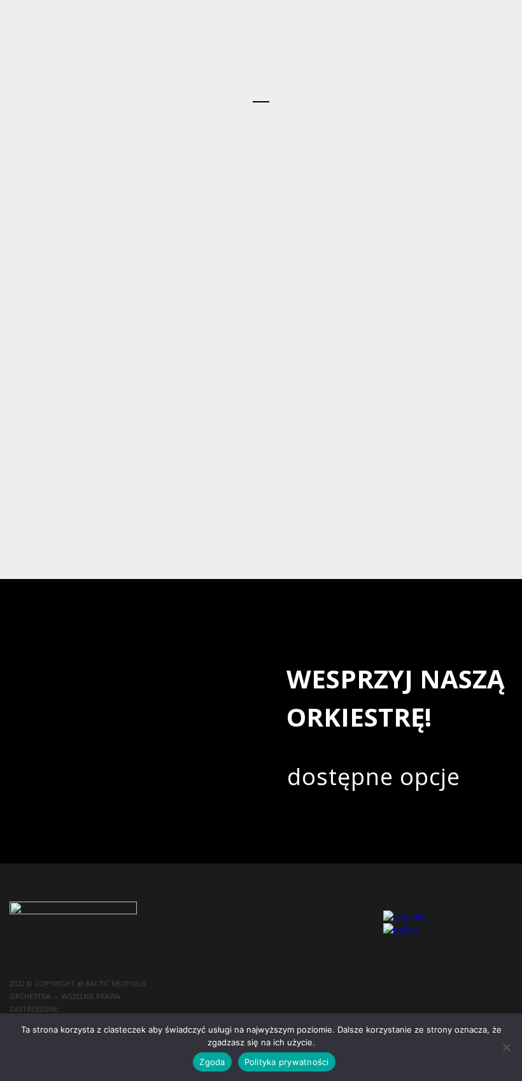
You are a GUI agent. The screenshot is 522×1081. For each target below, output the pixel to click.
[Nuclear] (261, 265)
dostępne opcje (373, 776)
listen (434, 250)
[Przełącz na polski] (400, 929)
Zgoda (212, 1062)
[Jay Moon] (261, 150)
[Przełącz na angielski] (405, 916)
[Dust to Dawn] (261, 127)
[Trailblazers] (261, 196)
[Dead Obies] (261, 287)
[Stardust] (261, 173)
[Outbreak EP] (261, 242)
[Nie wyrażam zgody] (506, 1047)
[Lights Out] (261, 219)
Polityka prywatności (286, 1062)
